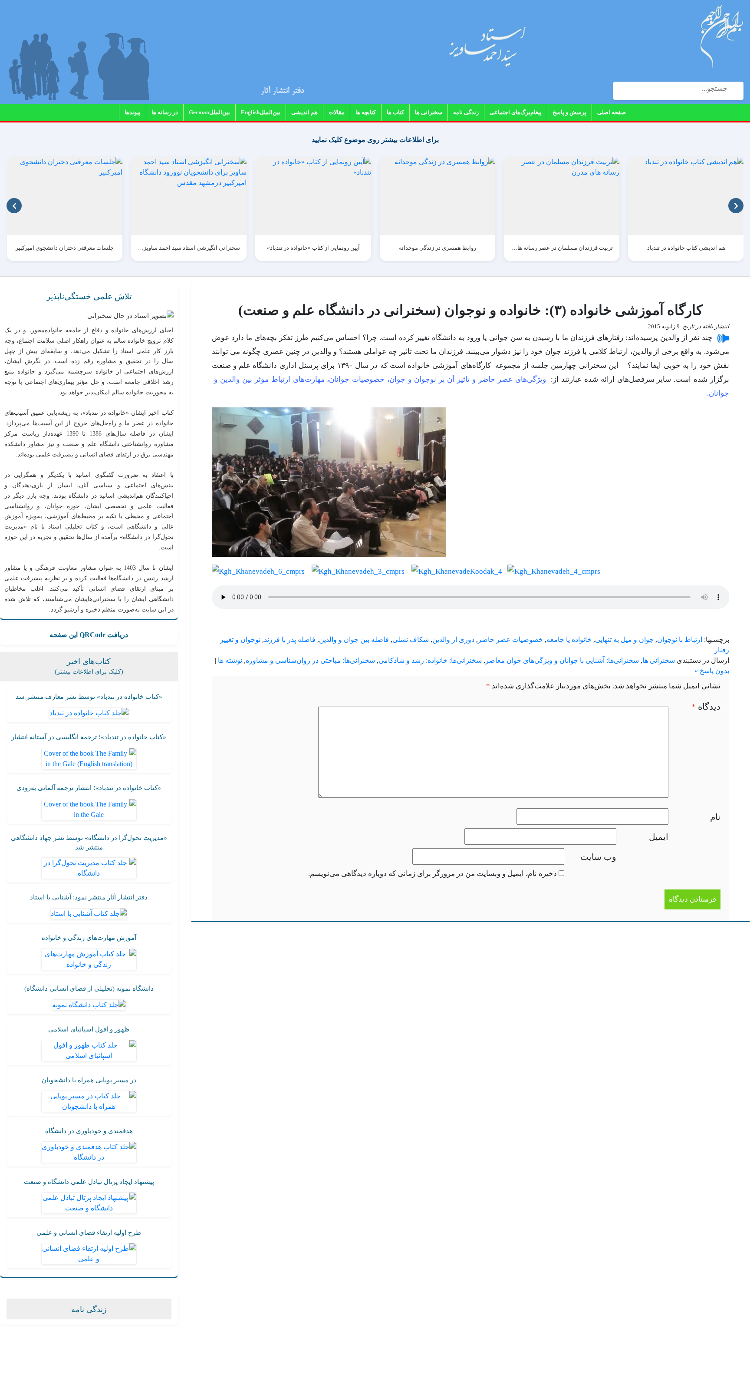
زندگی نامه (466, 112)
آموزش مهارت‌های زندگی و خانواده (89, 937)
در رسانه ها (164, 112)
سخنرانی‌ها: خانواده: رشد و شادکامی (430, 660)
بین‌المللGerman (209, 112)
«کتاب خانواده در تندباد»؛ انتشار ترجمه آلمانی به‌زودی (88, 787)
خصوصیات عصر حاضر (510, 639)
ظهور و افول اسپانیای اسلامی (88, 1029)
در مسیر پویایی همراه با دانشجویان (89, 1080)
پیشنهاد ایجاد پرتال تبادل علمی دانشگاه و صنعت (89, 1181)
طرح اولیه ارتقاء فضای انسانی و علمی (88, 1232)
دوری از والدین (453, 639)
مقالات (337, 112)
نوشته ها (230, 660)
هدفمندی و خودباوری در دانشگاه (89, 1130)
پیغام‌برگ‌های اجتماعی (516, 112)
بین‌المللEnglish (260, 112)
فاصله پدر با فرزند (290, 639)
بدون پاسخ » (711, 670)
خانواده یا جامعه (569, 639)
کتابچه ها (365, 112)
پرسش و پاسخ (569, 112)
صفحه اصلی (611, 112)
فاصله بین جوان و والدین (354, 639)
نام (715, 817)
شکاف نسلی (410, 639)
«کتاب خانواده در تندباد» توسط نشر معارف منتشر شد (89, 696)
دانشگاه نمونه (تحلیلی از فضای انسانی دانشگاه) (89, 988)
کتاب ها (395, 112)
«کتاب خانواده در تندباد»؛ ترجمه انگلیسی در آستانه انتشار (88, 737)
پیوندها (133, 112)
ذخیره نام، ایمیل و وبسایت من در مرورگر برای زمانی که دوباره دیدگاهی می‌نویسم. (432, 873)
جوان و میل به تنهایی (624, 639)
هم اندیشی (304, 112)
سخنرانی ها (428, 112)
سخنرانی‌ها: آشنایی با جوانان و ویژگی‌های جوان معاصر (562, 660)
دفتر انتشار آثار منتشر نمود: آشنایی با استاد (89, 897)
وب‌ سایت (598, 857)
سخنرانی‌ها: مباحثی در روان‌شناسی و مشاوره (310, 660)
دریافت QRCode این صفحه (88, 634)
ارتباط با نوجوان (679, 639)
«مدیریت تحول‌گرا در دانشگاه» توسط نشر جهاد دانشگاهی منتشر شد (89, 842)
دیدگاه (705, 706)
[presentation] (14, 205)
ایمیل (658, 837)
